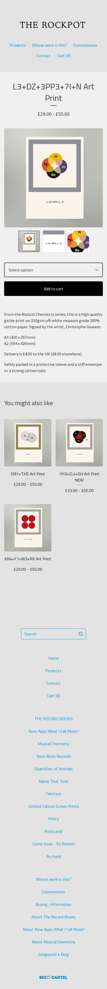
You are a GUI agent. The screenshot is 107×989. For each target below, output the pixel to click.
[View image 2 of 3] (53, 241)
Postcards (53, 831)
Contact (43, 55)
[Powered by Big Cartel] (53, 977)
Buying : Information (53, 904)
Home (53, 658)
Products (18, 45)
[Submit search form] (81, 634)
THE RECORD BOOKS (53, 718)
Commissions (85, 45)
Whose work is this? (49, 45)
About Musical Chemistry (53, 942)
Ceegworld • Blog (53, 954)
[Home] (53, 19)
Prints (53, 819)
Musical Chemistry (53, 744)
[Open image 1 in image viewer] (53, 177)
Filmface (53, 794)
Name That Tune (53, 781)
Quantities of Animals (53, 769)
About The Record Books (53, 917)
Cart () (64, 55)
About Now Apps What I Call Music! (53, 929)
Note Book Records (53, 756)
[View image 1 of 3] (29, 241)
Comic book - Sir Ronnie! (53, 844)
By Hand (53, 856)
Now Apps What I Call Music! (53, 731)
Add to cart (53, 288)
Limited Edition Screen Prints (53, 806)
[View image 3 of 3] (78, 241)
